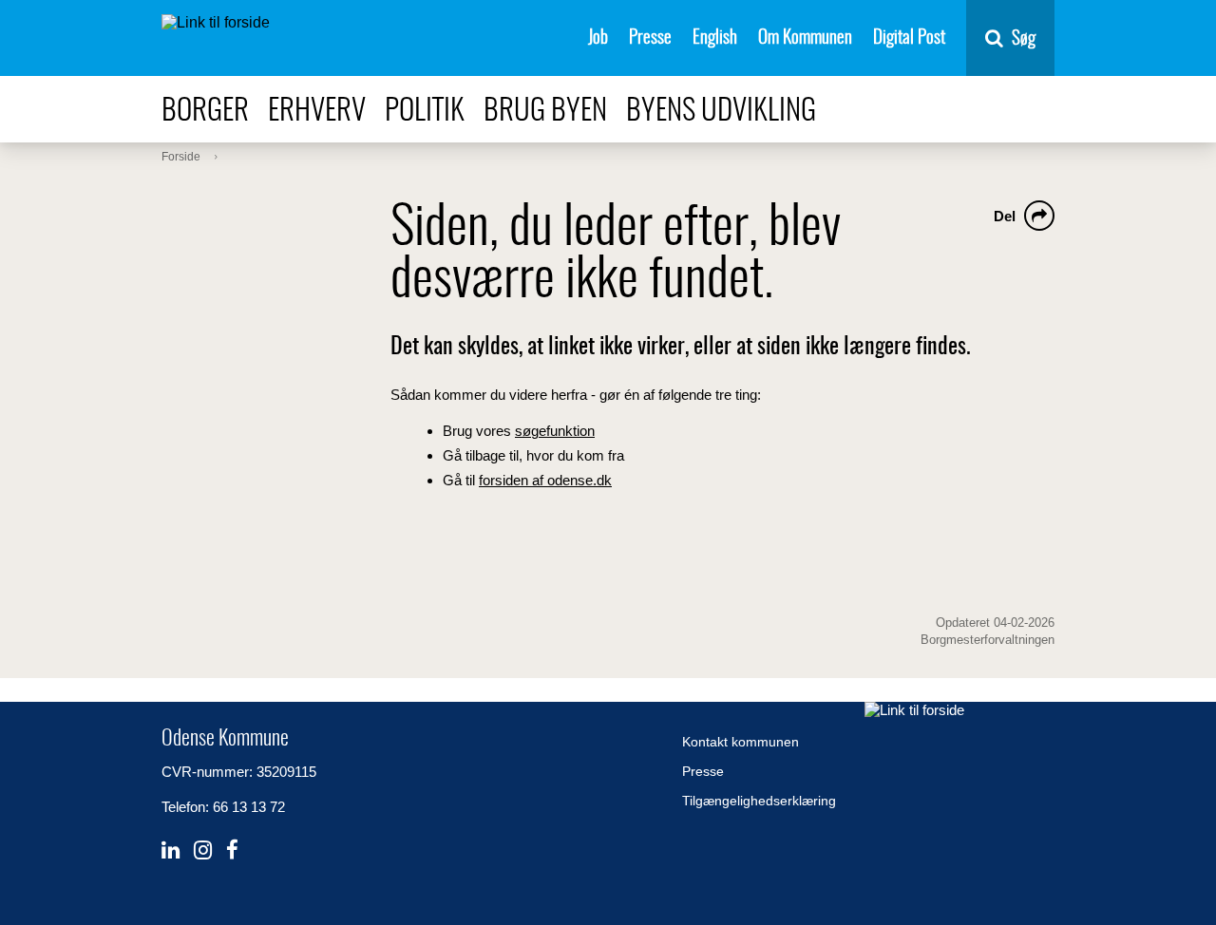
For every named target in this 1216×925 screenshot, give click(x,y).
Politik (425, 111)
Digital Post (909, 38)
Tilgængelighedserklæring (759, 800)
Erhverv (317, 111)
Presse (650, 38)
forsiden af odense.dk (545, 480)
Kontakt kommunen (740, 741)
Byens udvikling (721, 111)
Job (598, 38)
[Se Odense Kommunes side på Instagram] (203, 850)
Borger (205, 111)
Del (1005, 216)
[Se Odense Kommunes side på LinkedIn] (171, 850)
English (715, 38)
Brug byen (545, 111)
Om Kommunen (805, 38)
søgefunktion (555, 431)
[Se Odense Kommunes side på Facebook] (232, 850)
